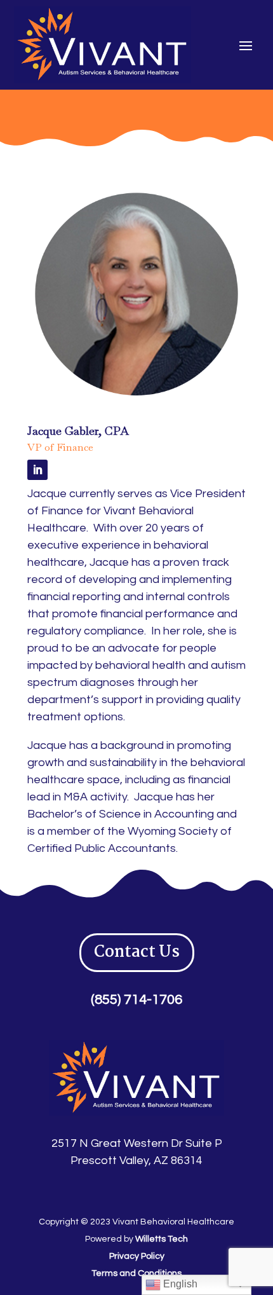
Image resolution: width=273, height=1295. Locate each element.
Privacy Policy (136, 1256)
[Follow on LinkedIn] (37, 470)
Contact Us (137, 952)
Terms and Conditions (136, 1273)
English (179, 1283)
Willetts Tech (161, 1239)
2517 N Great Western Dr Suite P (136, 1143)
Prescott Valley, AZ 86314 (136, 1161)
